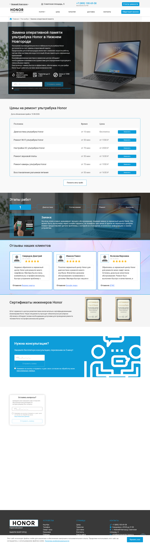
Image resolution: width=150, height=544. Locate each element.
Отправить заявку (54, 84)
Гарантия (72, 12)
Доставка (91, 12)
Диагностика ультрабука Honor (28, 131)
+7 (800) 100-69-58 (86, 3)
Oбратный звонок (131, 12)
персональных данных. (26, 371)
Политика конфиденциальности (57, 541)
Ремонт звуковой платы (25, 156)
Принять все (135, 539)
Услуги (41, 12)
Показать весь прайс (75, 183)
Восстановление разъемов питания (31, 172)
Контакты (107, 12)
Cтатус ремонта (130, 4)
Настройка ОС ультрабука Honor (29, 148)
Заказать (127, 132)
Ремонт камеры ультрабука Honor (30, 164)
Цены (58, 12)
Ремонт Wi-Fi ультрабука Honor (28, 140)
